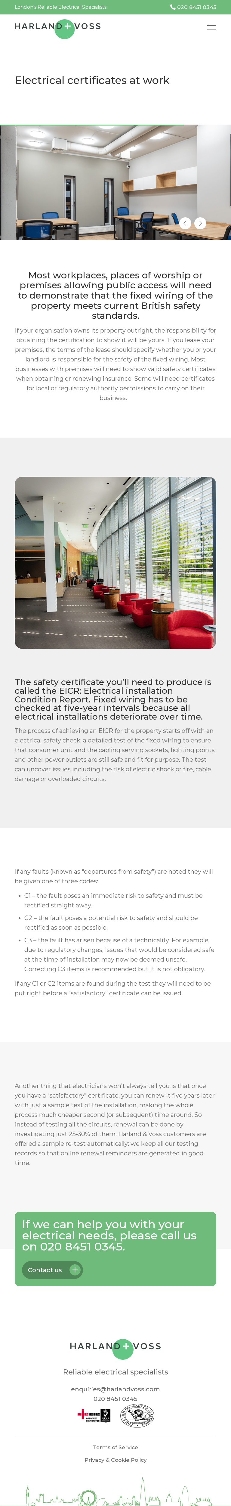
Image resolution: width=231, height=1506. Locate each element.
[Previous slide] (185, 223)
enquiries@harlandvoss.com (115, 1389)
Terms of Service (115, 1447)
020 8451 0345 (196, 7)
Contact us (45, 1270)
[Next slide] (200, 223)
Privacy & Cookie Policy (116, 1460)
